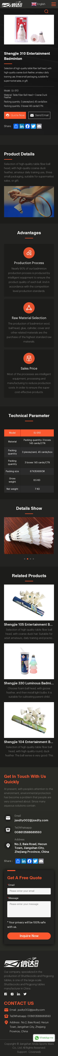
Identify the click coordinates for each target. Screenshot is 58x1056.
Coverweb (35, 1052)
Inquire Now (29, 936)
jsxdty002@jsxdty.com (31, 820)
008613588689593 (28, 832)
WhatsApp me (46, 1038)
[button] (24, 559)
